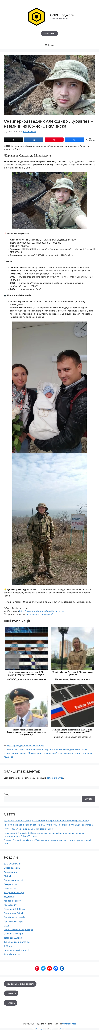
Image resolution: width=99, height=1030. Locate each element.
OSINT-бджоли (62, 15)
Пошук (7, 794)
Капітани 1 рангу (12, 900)
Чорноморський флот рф (16, 950)
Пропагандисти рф (13, 921)
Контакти (11, 993)
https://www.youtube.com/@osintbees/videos (41, 611)
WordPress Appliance (40, 1029)
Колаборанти (10, 905)
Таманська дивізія (13, 938)
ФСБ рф (8, 946)
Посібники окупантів (14, 917)
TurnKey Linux (61, 1029)
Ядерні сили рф (12, 954)
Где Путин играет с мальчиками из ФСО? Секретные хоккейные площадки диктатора (48, 824)
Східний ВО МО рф (13, 933)
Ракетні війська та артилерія (18, 929)
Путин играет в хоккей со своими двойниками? (28, 829)
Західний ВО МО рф (14, 892)
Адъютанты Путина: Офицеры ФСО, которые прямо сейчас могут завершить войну (46, 820)
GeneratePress (69, 1024)
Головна (10, 1003)
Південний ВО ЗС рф (14, 909)
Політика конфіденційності (20, 984)
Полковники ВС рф (13, 913)
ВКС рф (7, 876)
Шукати (88, 798)
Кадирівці (9, 896)
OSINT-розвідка (15, 745)
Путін (6, 925)
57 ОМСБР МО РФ (13, 863)
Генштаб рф (10, 888)
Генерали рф (10, 884)
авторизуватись (55, 778)
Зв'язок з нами (50, 34)
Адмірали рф (10, 872)
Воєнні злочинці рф (34, 745)
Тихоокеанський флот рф (17, 942)
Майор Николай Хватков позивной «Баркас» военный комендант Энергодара (47, 749)
